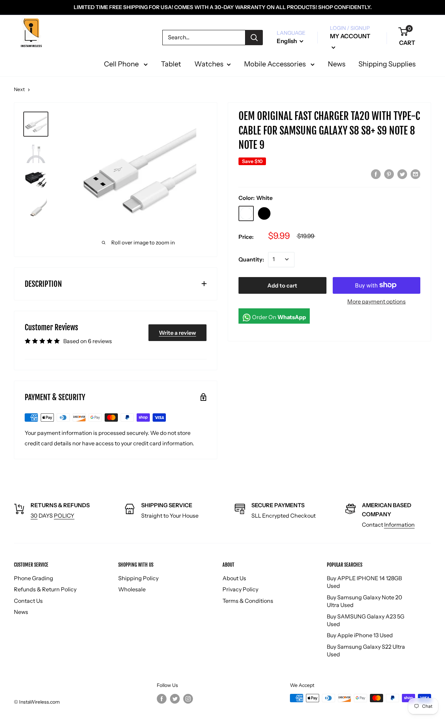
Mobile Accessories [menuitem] (275, 64)
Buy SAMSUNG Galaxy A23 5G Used (365, 620)
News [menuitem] (336, 64)
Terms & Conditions (247, 600)
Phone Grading (33, 578)
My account (350, 36)
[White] (246, 213)
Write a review (177, 332)
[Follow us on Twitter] (175, 699)
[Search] (254, 37)
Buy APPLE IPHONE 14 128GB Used (364, 582)
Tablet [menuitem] (171, 64)
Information (399, 524)
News (21, 611)
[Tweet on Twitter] (402, 174)
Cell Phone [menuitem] (122, 64)
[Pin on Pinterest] (389, 174)
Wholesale (132, 589)
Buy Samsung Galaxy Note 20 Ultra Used (364, 601)
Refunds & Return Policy (45, 589)
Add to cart (282, 285)
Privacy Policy (240, 589)
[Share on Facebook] (376, 174)
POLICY (64, 515)
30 (34, 515)
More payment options (376, 301)
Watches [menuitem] (208, 64)
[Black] (264, 213)
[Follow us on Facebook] (162, 699)
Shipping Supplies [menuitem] (386, 64)
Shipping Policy (138, 578)
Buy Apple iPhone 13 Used (360, 635)
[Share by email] (415, 174)
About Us (234, 578)
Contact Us (28, 600)
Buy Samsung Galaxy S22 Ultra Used (366, 650)
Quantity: (251, 259)
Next (19, 89)
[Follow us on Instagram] (188, 699)
